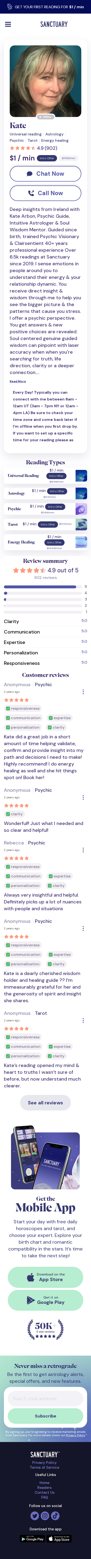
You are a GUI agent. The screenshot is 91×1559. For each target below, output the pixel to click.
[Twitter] (35, 1513)
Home (45, 1482)
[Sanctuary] (55, 24)
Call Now (50, 193)
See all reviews (45, 1103)
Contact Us (45, 1492)
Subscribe (45, 1416)
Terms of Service (44, 1467)
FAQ (44, 1497)
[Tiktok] (55, 1513)
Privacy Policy (75, 1435)
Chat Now (50, 173)
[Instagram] (45, 1513)
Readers (44, 1487)
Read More (18, 381)
